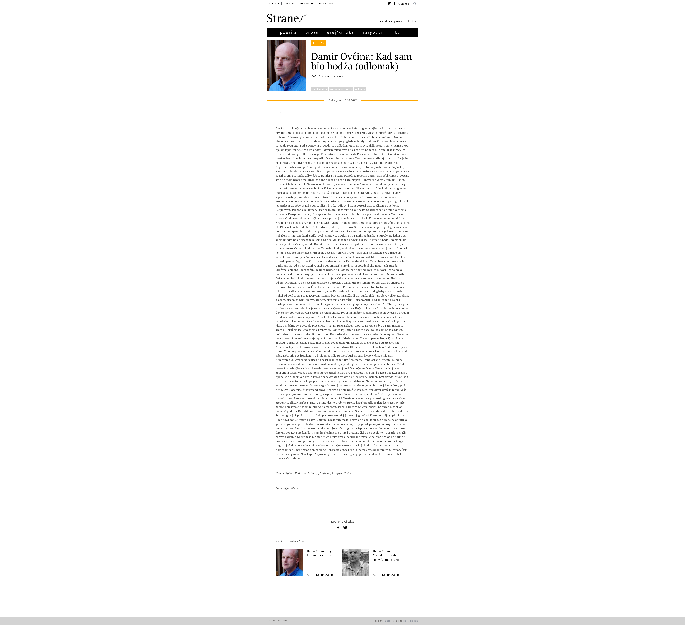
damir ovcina (319, 89)
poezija (288, 32)
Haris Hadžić (410, 620)
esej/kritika (340, 32)
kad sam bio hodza (341, 89)
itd (397, 32)
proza (311, 32)
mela (387, 620)
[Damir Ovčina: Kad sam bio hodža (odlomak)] (286, 89)
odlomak (360, 89)
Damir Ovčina (324, 575)
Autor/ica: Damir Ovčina (327, 76)
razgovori (374, 32)
